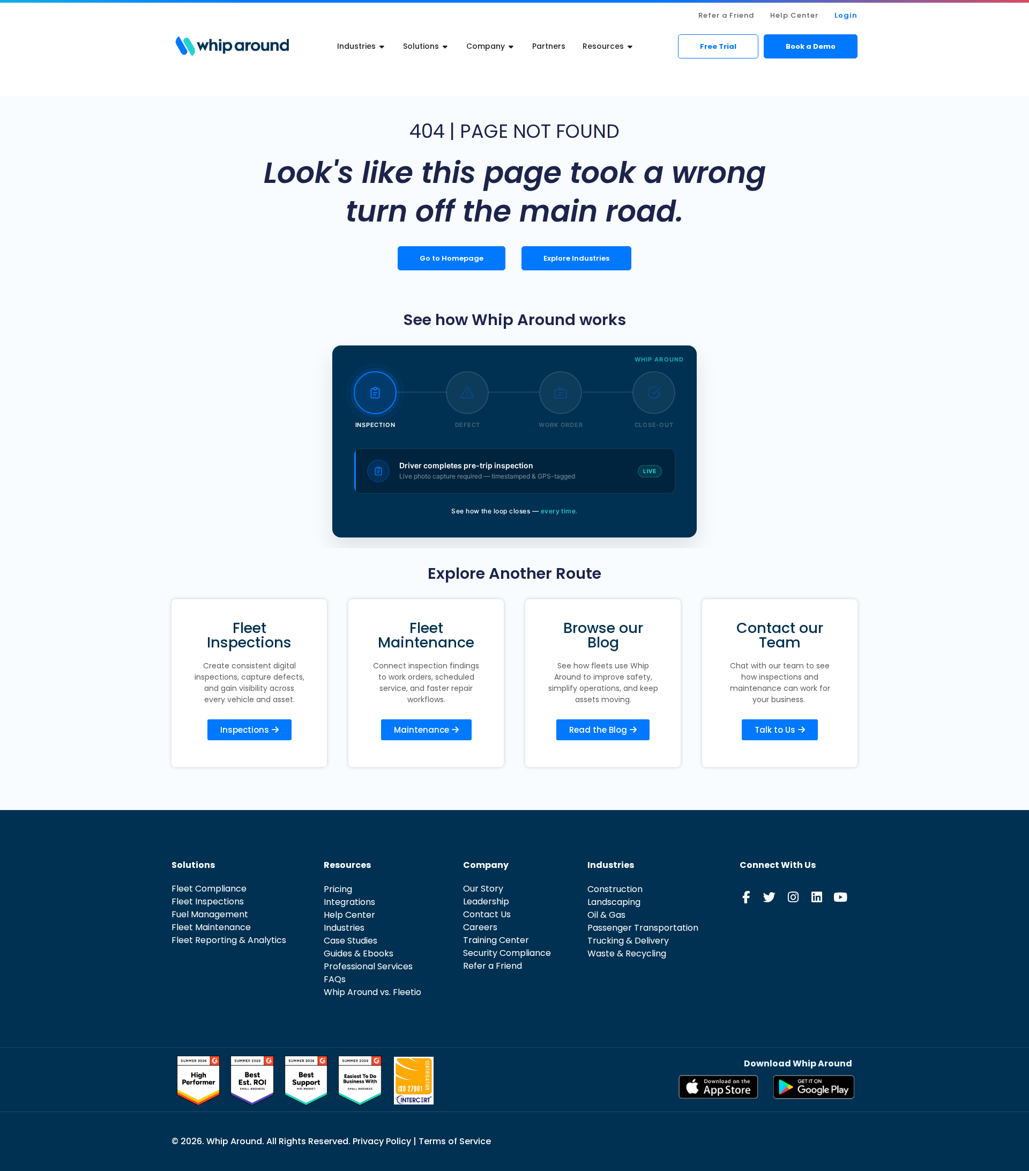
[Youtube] (840, 897)
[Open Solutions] (445, 46)
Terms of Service (455, 1141)
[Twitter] (769, 897)
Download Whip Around (798, 1063)
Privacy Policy (383, 1141)
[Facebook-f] (746, 897)
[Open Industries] (382, 46)
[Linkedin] (816, 897)
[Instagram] (793, 897)
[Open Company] (511, 46)
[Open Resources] (630, 46)
